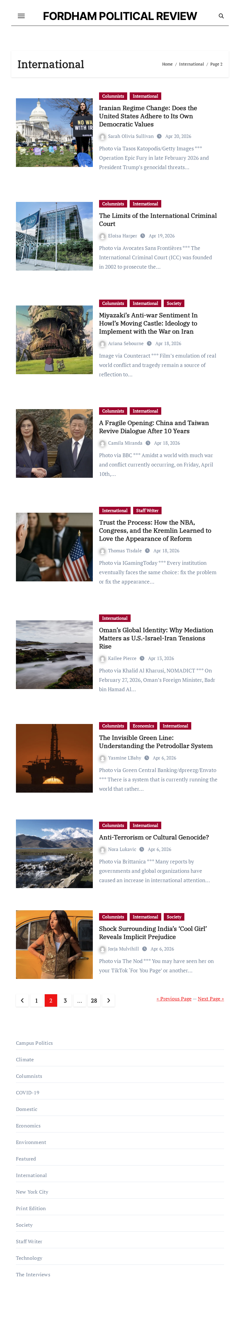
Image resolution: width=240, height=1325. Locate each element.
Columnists (113, 96)
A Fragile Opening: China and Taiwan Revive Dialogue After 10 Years (154, 426)
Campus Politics (34, 1042)
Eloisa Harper (123, 235)
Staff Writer (147, 510)
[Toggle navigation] (21, 16)
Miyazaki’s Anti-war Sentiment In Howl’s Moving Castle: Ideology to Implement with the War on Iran (148, 323)
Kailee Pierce (123, 658)
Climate (25, 1059)
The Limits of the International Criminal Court (158, 219)
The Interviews (33, 1274)
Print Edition (31, 1208)
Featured (26, 1158)
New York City (32, 1191)
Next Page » (211, 998)
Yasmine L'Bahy (125, 758)
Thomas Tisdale (125, 550)
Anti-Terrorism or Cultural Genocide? (154, 837)
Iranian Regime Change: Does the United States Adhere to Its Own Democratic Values (148, 116)
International (145, 96)
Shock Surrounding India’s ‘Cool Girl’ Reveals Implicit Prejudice (153, 932)
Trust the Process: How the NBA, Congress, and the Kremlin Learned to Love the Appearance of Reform (155, 530)
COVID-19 (28, 1092)
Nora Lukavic (123, 849)
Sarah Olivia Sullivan (131, 136)
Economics (143, 726)
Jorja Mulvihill (124, 949)
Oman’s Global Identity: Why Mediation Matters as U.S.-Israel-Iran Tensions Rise (156, 638)
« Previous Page (174, 998)
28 (94, 1000)
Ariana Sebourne (126, 343)
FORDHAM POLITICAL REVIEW (120, 15)
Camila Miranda (126, 443)
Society (174, 303)
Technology (29, 1257)
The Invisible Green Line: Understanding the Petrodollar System (156, 741)
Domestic (27, 1109)
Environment (31, 1142)
